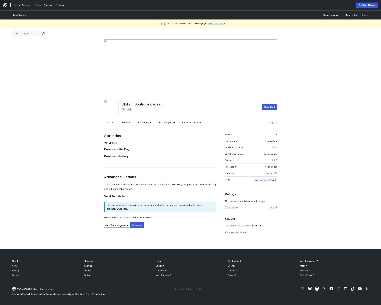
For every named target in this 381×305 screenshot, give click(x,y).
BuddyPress (307, 275)
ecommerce (260, 180)
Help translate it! (217, 23)
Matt (303, 266)
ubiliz (129, 109)
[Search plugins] (43, 33)
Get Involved (234, 261)
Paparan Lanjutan (191, 122)
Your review (231, 207)
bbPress (305, 270)
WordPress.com (309, 261)
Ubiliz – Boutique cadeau (141, 104)
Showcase (89, 261)
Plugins (87, 270)
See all (273, 207)
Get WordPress (367, 5)
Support (272, 122)
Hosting (15, 270)
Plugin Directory (20, 15)
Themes (88, 266)
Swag (232, 275)
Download (269, 107)
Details (111, 122)
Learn (158, 261)
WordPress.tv (164, 275)
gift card (272, 180)
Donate (233, 270)
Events (231, 266)
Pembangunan (167, 122)
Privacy (15, 275)
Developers (162, 270)
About (15, 261)
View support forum (235, 232)
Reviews (126, 122)
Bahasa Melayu (47, 289)
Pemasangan (145, 122)
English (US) (271, 173)
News (14, 266)
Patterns (88, 275)
